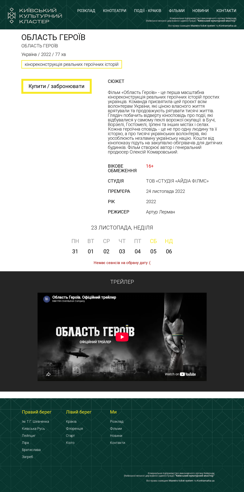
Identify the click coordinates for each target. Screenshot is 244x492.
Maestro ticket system (203, 25)
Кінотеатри (114, 10)
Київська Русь (33, 429)
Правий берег (37, 412)
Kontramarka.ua (227, 25)
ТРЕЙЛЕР (122, 282)
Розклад (86, 10)
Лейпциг (29, 436)
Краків (71, 421)
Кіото (70, 443)
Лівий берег (79, 412)
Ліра (25, 443)
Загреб (27, 457)
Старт (70, 436)
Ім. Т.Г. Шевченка (35, 421)
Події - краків (147, 10)
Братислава (31, 450)
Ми (113, 412)
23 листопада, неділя (122, 228)
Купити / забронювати (56, 86)
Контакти (226, 10)
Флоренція (74, 429)
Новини (200, 10)
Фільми (177, 10)
